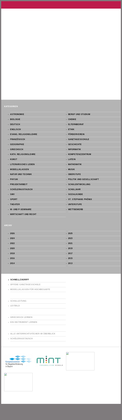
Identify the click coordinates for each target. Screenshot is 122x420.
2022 (12, 243)
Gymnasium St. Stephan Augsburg (61, 5)
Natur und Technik (21, 174)
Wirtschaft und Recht (23, 214)
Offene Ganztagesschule (25, 285)
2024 (12, 238)
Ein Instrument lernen (23, 322)
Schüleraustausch (21, 189)
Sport (13, 199)
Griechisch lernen (21, 317)
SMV (12, 194)
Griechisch (16, 149)
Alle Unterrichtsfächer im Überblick (32, 334)
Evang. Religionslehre (23, 134)
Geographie (17, 144)
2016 (12, 258)
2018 (12, 253)
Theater (15, 204)
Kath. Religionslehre (23, 154)
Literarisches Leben (22, 164)
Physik (14, 179)
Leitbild (15, 306)
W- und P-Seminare (21, 209)
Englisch (15, 129)
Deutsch (15, 124)
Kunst (13, 159)
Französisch (17, 139)
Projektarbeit (18, 184)
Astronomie (17, 114)
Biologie (15, 119)
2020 (12, 248)
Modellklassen (19, 169)
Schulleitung (18, 301)
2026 (12, 233)
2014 (12, 263)
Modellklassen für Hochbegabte (30, 289)
